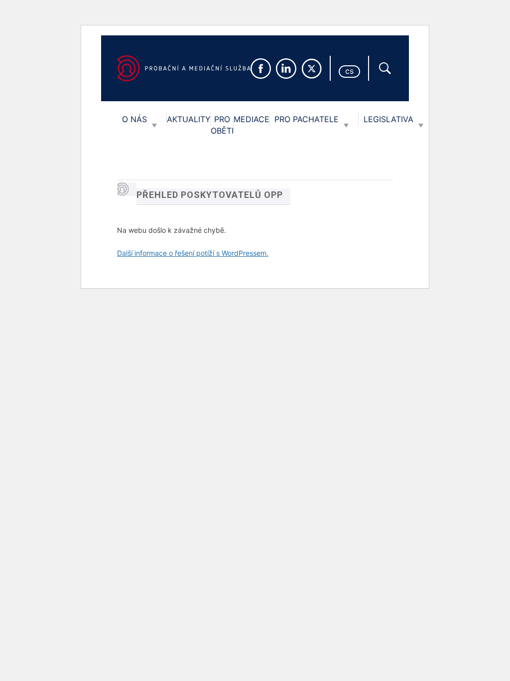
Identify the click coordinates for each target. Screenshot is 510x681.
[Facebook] (261, 68)
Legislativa (388, 119)
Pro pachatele (306, 119)
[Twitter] (311, 68)
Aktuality (189, 119)
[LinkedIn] (286, 68)
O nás (134, 119)
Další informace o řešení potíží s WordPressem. (192, 253)
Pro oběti (222, 124)
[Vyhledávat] (385, 68)
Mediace (251, 119)
